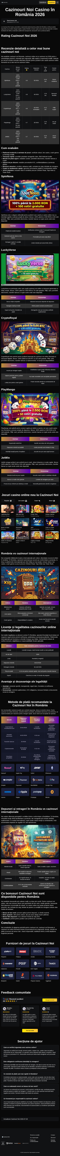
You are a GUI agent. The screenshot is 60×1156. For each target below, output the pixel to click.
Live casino (21, 500)
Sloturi (51, 500)
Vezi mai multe (30, 1030)
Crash (36, 500)
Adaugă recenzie (49, 1000)
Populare (6, 500)
